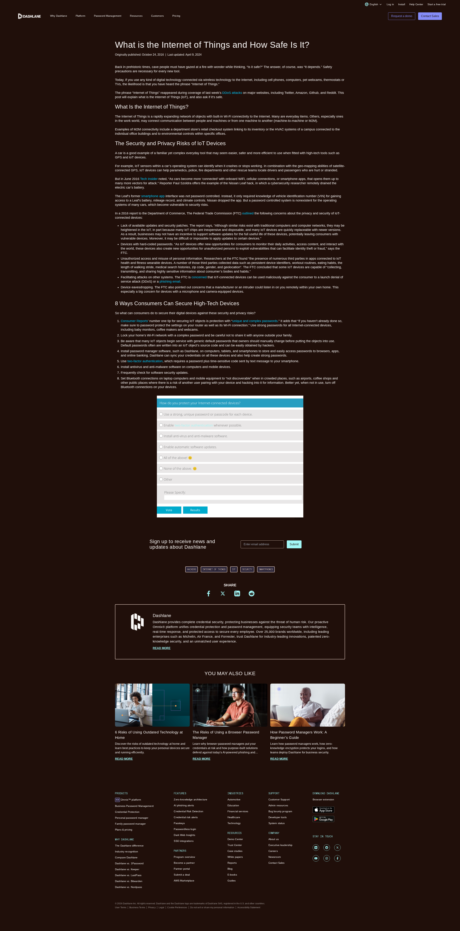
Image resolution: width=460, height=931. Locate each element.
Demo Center (235, 839)
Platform (80, 15)
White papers (235, 856)
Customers (157, 15)
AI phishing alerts (184, 805)
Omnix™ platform (128, 799)
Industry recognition (126, 851)
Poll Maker (299, 519)
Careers (273, 851)
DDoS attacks (232, 93)
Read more (162, 648)
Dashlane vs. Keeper (127, 869)
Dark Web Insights (184, 835)
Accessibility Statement (248, 907)
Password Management (107, 15)
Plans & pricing (123, 829)
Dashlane (241, 628)
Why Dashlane (58, 15)
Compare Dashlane (126, 857)
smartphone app (153, 196)
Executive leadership (280, 845)
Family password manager (130, 823)
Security (247, 569)
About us (273, 839)
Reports (232, 862)
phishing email (170, 281)
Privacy (152, 907)
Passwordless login (185, 829)
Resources (136, 15)
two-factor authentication (145, 361)
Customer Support (279, 799)
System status (276, 823)
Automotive (233, 799)
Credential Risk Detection (188, 811)
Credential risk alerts (186, 817)
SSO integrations (183, 840)
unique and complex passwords (255, 321)
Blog (230, 868)
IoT (234, 569)
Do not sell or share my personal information (212, 907)
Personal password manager (131, 817)
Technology (234, 823)
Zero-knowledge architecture (190, 799)
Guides (231, 880)
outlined (248, 213)
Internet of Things (214, 569)
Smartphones (266, 569)
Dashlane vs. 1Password (129, 863)
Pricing (176, 15)
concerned (199, 277)
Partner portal (182, 868)
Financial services (237, 811)
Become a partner (184, 862)
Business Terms (137, 907)
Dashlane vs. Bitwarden (128, 881)
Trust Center (234, 845)
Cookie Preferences (177, 907)
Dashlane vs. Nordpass (128, 887)
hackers (191, 569)
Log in (390, 4)
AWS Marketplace (184, 880)
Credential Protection (127, 811)
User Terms (120, 907)
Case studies (235, 851)
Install (401, 4)
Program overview (184, 856)
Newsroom (274, 856)
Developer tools (277, 817)
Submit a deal (182, 874)
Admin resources (278, 805)
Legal (161, 907)
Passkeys (179, 823)
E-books (232, 874)
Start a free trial (436, 4)
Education (233, 805)
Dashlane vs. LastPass (128, 875)
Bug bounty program (280, 811)
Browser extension (323, 799)
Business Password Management (134, 806)
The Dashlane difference (129, 845)
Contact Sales (276, 862)
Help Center (416, 4)
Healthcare (233, 817)
